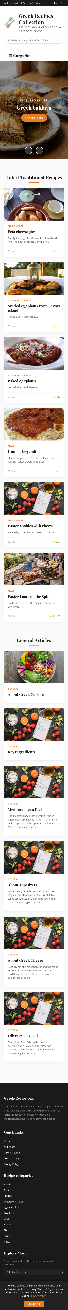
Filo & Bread (10, 1213)
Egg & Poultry (11, 1207)
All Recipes (9, 1146)
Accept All (34, 1303)
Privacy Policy (11, 1164)
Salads (7, 1184)
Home (7, 1141)
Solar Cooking (11, 1158)
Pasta (7, 1241)
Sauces (8, 1224)
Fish (6, 1230)
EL (61, 3)
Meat (7, 1190)
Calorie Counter (12, 1152)
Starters (8, 1195)
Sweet (7, 1235)
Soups (7, 1218)
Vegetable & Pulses (14, 1201)
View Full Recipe (34, 117)
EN (55, 3)
